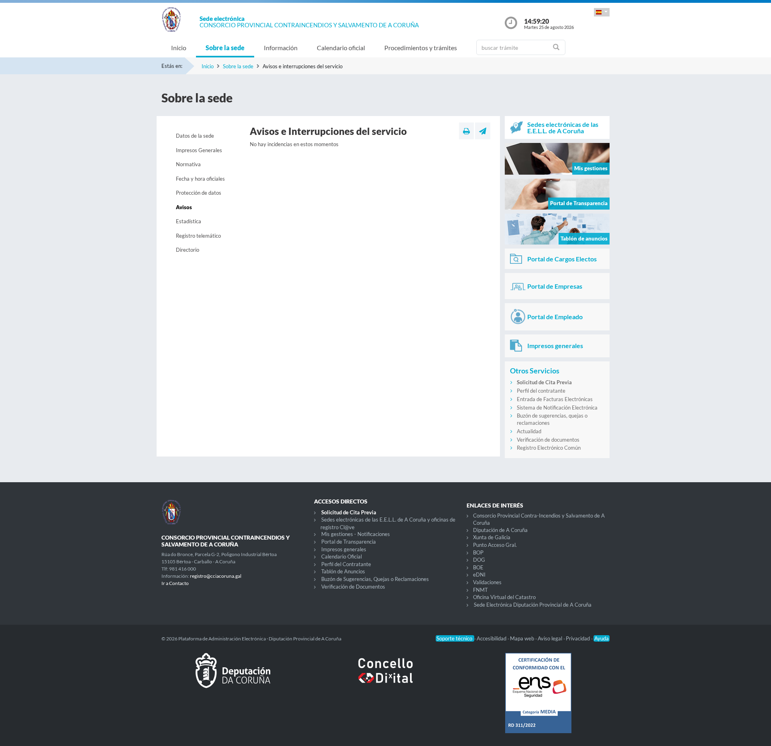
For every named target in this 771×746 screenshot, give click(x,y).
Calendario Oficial (341, 556)
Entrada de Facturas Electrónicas (555, 399)
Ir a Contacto (175, 583)
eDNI (479, 574)
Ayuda (601, 638)
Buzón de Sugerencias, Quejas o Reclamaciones (375, 579)
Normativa (188, 164)
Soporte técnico (454, 638)
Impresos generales (343, 549)
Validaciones (487, 582)
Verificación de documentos (548, 439)
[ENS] (538, 699)
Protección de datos (198, 193)
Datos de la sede (195, 135)
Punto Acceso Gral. (495, 545)
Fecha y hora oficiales (200, 178)
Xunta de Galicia (491, 537)
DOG (479, 559)
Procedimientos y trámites (420, 47)
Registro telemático (198, 235)
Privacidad (578, 638)
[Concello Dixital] (385, 677)
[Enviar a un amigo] (482, 130)
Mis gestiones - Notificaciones (355, 534)
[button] (602, 12)
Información (281, 47)
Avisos (184, 207)
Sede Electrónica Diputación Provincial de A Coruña (533, 604)
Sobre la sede (225, 47)
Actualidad (529, 431)
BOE (478, 567)
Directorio (187, 250)
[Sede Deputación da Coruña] (232, 677)
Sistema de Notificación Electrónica (557, 407)
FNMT (480, 590)
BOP (478, 552)
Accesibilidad (492, 638)
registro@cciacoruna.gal (215, 576)
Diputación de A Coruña (500, 530)
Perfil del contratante (541, 390)
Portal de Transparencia (348, 541)
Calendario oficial (341, 47)
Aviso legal (550, 638)
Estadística (188, 221)
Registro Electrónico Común (549, 447)
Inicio (178, 47)
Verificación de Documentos (353, 586)
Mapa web (522, 638)
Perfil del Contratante (346, 564)
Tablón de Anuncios (343, 571)
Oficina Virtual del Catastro (504, 597)
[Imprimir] (466, 130)
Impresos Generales (199, 150)
